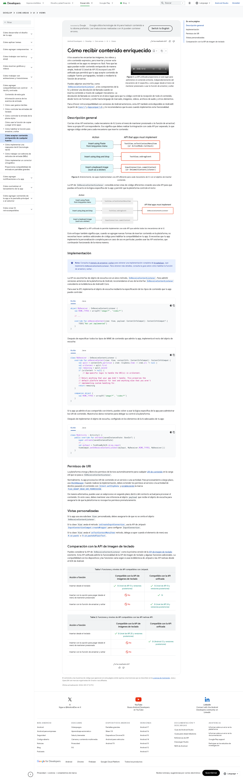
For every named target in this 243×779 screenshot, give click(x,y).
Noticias (40, 743)
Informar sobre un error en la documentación (220, 734)
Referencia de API (181, 738)
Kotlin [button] (73, 301)
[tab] (73, 301)
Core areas (22, 13)
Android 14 (144, 739)
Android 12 (144, 747)
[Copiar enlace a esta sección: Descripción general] (99, 118)
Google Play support (217, 739)
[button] (15, 34)
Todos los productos (133, 762)
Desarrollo (85, 3)
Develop (7, 13)
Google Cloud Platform (110, 762)
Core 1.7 (82, 107)
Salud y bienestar (78, 735)
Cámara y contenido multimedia (84, 739)
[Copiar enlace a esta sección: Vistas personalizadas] (101, 511)
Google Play (104, 3)
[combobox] (172, 3)
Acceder (236, 3)
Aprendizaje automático (81, 731)
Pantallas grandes (113, 727)
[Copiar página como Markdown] (162, 51)
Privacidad (75, 743)
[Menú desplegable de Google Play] (113, 3)
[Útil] (170, 41)
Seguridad (41, 735)
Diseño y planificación (60, 3)
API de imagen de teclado (160, 552)
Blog (125, 3)
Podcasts (40, 751)
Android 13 (144, 743)
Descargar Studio (181, 742)
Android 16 (144, 731)
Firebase (92, 762)
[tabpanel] (121, 318)
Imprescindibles (33, 3)
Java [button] (84, 301)
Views (42, 13)
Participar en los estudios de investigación (220, 744)
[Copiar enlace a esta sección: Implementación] (93, 253)
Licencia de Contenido (161, 678)
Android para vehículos (115, 739)
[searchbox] (17, 22)
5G (72, 747)
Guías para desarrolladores (185, 734)
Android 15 (144, 735)
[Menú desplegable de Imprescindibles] (44, 3)
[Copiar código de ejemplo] (173, 305)
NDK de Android (180, 746)
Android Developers (74, 41)
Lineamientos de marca (67, 773)
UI (34, 13)
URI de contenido (155, 472)
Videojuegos (76, 727)
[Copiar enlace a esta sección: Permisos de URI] (93, 466)
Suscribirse (211, 773)
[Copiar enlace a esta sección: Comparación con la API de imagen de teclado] (136, 546)
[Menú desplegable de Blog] (130, 3)
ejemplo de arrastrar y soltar (102, 263)
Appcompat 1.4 (95, 107)
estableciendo (128, 486)
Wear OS (109, 731)
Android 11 (144, 751)
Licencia (51, 773)
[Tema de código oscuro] (170, 305)
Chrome (80, 762)
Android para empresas (46, 731)
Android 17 (144, 727)
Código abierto (43, 739)
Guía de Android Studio (183, 730)
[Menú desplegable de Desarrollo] (93, 3)
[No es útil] (174, 41)
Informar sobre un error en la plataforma (220, 728)
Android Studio (221, 3)
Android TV (110, 743)
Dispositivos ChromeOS (115, 735)
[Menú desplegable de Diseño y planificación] (73, 3)
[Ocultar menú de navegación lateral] (30, 774)
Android (40, 727)
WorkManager (77, 483)
